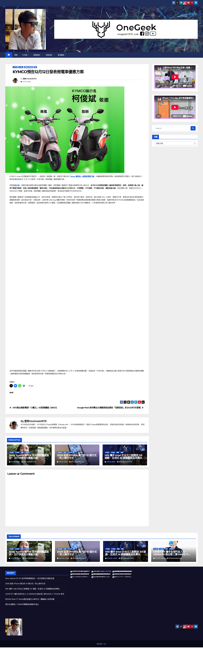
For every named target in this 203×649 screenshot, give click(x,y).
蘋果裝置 (37, 55)
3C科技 (25, 55)
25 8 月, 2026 (16, 558)
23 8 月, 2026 (112, 558)
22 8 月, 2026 (160, 558)
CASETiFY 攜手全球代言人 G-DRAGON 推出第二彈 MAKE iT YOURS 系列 (170, 554)
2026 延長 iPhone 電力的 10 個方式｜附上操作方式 (77, 456)
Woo (105, 644)
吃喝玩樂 (49, 55)
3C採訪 (21, 67)
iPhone (70, 452)
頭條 (16, 55)
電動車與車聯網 (28, 67)
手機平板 (27, 452)
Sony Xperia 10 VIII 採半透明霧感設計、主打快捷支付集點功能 (29, 456)
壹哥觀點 (61, 55)
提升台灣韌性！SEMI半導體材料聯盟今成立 (22, 604)
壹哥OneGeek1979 (30, 79)
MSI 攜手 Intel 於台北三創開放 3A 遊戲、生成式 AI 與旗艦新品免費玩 (123, 456)
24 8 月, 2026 (64, 558)
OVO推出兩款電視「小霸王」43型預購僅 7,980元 (35, 407)
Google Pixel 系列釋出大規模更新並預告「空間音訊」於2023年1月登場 (109, 407)
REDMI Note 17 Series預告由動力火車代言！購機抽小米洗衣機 (29, 599)
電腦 (118, 452)
